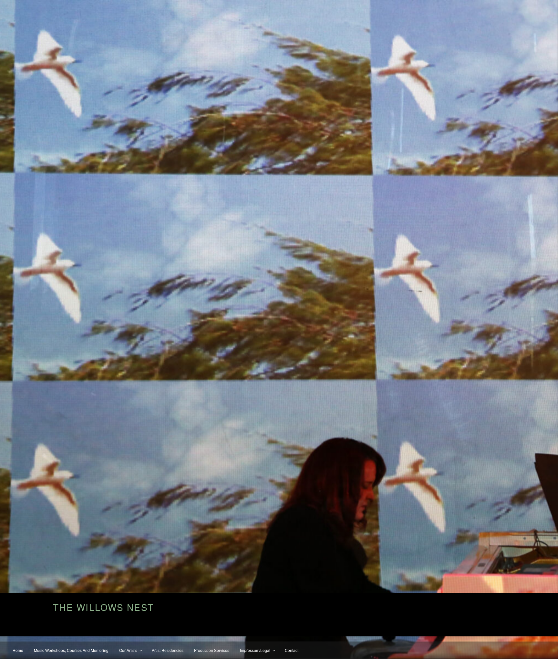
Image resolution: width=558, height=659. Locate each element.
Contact (291, 650)
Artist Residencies (167, 650)
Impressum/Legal (255, 650)
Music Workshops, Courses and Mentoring (71, 650)
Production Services (211, 650)
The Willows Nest (103, 607)
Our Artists (128, 650)
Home (18, 650)
